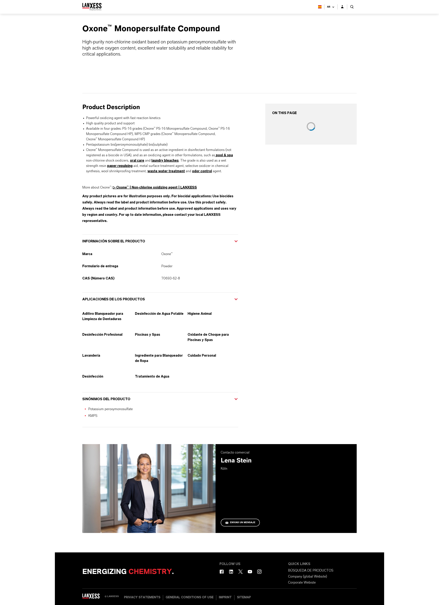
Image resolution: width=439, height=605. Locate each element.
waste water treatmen (165, 171)
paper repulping (120, 166)
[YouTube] (250, 571)
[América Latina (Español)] (319, 7)
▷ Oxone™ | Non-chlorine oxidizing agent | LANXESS (155, 187)
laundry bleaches (165, 160)
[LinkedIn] (231, 571)
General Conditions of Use (189, 597)
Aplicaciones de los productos (113, 299)
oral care (137, 160)
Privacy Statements (142, 597)
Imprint (225, 597)
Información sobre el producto (113, 241)
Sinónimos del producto (106, 399)
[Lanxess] (93, 597)
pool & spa (224, 155)
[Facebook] (222, 571)
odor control (202, 171)
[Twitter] (240, 571)
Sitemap (244, 597)
